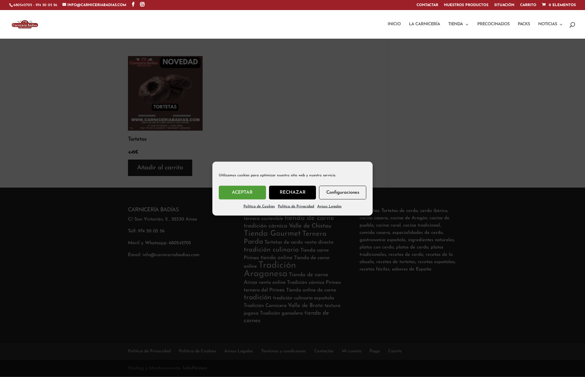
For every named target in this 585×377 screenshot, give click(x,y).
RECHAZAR (293, 192)
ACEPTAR (242, 192)
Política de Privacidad (296, 206)
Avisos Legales (329, 206)
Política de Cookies (259, 206)
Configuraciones (342, 192)
